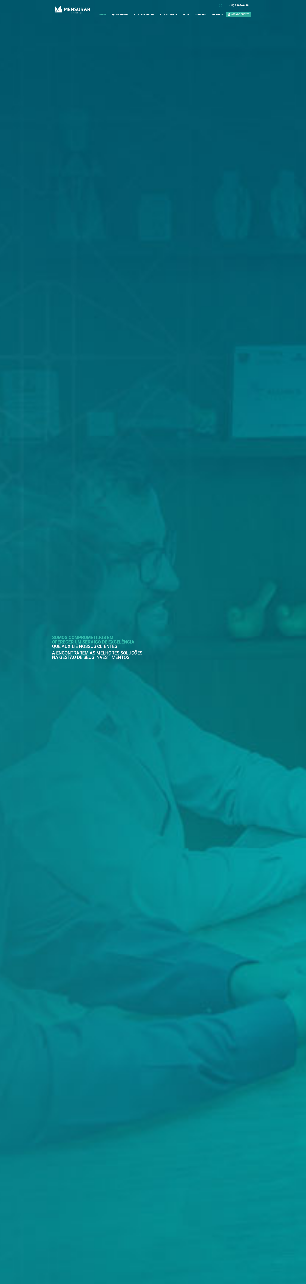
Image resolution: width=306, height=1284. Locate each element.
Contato (200, 14)
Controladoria (144, 14)
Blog (186, 14)
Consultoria (168, 14)
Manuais (217, 14)
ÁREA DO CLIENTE (240, 14)
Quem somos (120, 14)
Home (102, 14)
